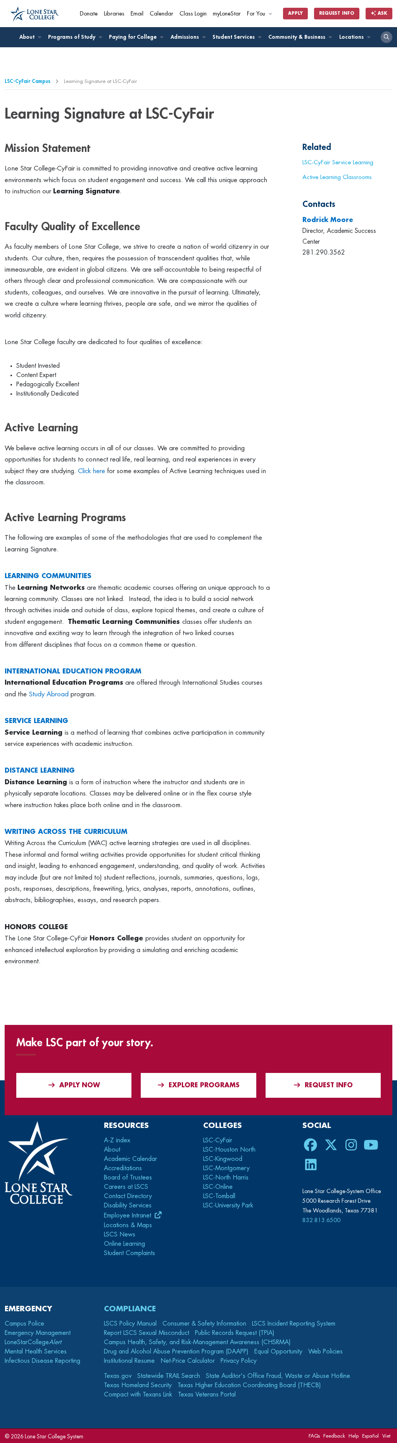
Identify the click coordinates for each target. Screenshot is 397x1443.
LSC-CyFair (217, 1140)
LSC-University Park (228, 1205)
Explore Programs (204, 1085)
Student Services (234, 37)
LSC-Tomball (219, 1196)
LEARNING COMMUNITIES (48, 576)
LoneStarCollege (33, 1342)
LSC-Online (218, 1187)
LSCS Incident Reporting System (293, 1324)
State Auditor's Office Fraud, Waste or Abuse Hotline (278, 1376)
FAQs (314, 1435)
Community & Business (297, 37)
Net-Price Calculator (188, 1361)
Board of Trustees (128, 1177)
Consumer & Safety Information (204, 1324)
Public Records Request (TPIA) (234, 1333)
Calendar (161, 14)
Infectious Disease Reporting (42, 1361)
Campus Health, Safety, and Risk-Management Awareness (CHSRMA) (197, 1342)
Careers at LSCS (126, 1187)
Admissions (185, 37)
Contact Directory (128, 1196)
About (27, 37)
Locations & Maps (128, 1225)
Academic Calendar (130, 1159)
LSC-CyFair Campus (27, 81)
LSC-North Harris (226, 1177)
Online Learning (124, 1244)
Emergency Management (38, 1333)
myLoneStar (227, 14)
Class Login (193, 14)
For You (257, 14)
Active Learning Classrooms (337, 177)
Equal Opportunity (278, 1351)
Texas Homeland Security (138, 1385)
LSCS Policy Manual (130, 1324)
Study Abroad (49, 694)
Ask (381, 13)
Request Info (336, 13)
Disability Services (128, 1205)
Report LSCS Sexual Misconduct (146, 1333)
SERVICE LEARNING (36, 721)
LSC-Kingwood (222, 1159)
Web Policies (325, 1351)
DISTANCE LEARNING (40, 770)
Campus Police (24, 1324)
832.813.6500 (321, 1220)
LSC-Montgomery (226, 1168)
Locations (352, 37)
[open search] (386, 37)
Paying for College (133, 37)
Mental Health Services (36, 1351)
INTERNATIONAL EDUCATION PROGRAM (73, 671)
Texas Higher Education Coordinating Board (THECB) (249, 1385)
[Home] (34, 14)
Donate (89, 14)
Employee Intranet (128, 1215)
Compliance (130, 1308)
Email (137, 14)
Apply (295, 13)
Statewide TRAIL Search (168, 1376)
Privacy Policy (239, 1361)
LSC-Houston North (229, 1150)
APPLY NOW (79, 1085)
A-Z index (117, 1140)
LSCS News (119, 1234)
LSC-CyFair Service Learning (337, 162)
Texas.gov (117, 1376)
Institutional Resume (129, 1361)
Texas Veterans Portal (207, 1394)
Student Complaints (129, 1253)
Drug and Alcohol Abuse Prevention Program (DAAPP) (176, 1351)
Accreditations (123, 1168)
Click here (91, 471)
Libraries (114, 14)
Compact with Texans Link (138, 1394)
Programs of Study (72, 37)
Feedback (334, 1435)
